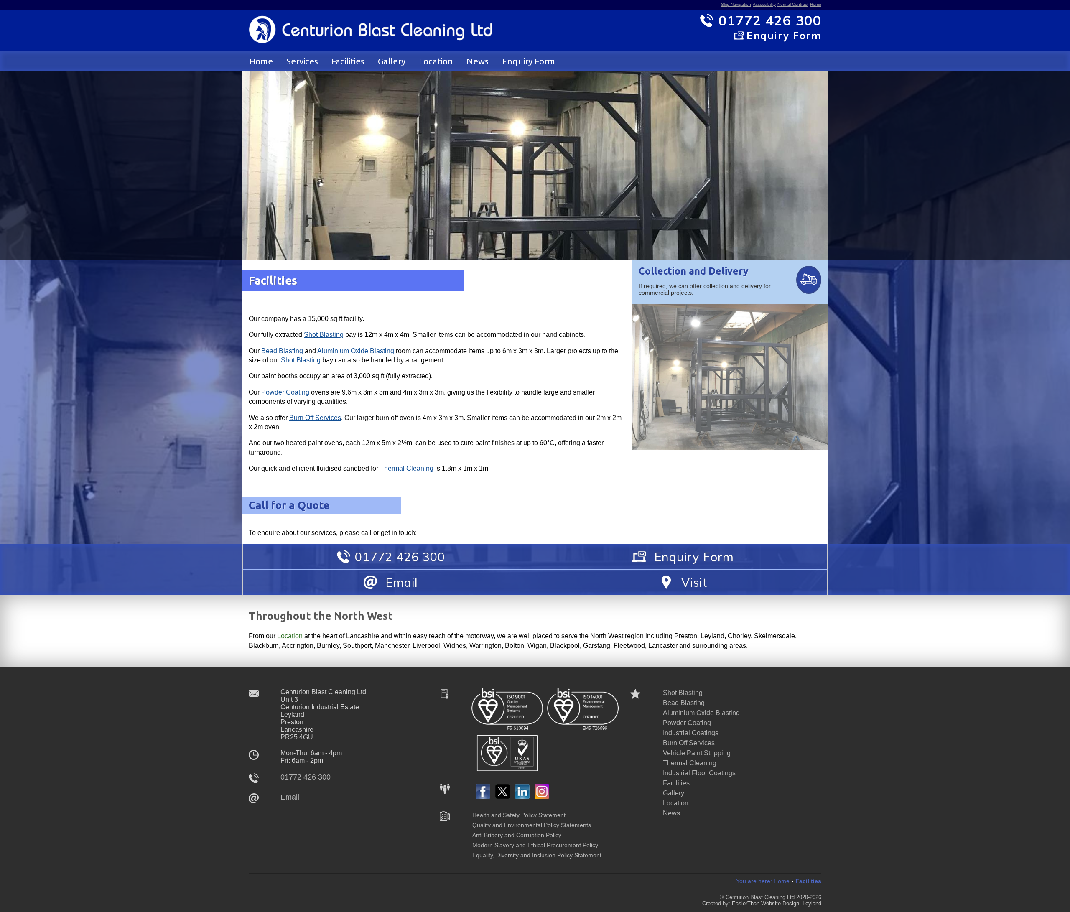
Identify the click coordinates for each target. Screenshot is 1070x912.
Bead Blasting (282, 350)
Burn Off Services (315, 417)
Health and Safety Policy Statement (519, 815)
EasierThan (745, 903)
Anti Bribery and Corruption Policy (516, 835)
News (477, 61)
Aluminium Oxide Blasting (355, 350)
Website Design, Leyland (791, 903)
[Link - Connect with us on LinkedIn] (522, 796)
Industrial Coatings (690, 732)
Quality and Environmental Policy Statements (531, 825)
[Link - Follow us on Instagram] (542, 796)
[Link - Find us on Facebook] (483, 796)
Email (289, 797)
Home (815, 4)
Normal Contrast (792, 4)
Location (436, 61)
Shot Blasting (324, 334)
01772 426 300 (305, 777)
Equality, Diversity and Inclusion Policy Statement (536, 855)
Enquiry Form (528, 61)
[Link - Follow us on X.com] (502, 796)
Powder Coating (285, 392)
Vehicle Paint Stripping (697, 753)
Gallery (391, 61)
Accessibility (764, 4)
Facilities (347, 61)
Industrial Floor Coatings (699, 773)
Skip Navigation (736, 4)
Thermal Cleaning (406, 468)
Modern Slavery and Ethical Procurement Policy (535, 845)
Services (302, 61)
